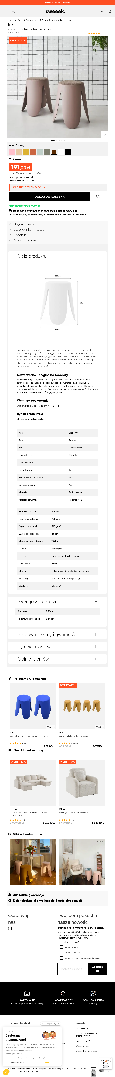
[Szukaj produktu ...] (13, 11)
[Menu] (110, 1059)
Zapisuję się (97, 968)
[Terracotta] (33, 152)
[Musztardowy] (26, 152)
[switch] (106, 1066)
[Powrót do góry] (109, 1071)
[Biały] (61, 152)
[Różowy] (12, 152)
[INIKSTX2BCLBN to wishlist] (104, 134)
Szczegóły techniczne (39, 601)
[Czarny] (68, 152)
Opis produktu (32, 256)
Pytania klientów (34, 646)
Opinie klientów (33, 659)
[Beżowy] (19, 152)
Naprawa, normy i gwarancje (47, 634)
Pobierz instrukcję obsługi (32, 419)
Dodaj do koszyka (50, 196)
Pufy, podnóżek (33, 20)
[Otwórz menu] (5, 11)
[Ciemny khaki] (47, 152)
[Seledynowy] (40, 152)
